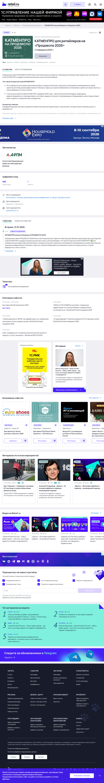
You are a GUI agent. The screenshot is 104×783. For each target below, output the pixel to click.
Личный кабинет (60, 695)
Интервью (11, 681)
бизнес (32, 62)
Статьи (10, 674)
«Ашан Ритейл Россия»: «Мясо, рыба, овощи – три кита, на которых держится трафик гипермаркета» (15, 538)
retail (17, 62)
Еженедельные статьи (13, 584)
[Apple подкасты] (42, 561)
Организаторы (35, 678)
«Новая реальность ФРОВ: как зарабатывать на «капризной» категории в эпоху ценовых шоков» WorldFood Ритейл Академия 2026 (25, 321)
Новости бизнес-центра (38, 698)
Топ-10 (78, 725)
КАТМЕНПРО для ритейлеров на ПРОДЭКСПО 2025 (25, 235)
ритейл (10, 62)
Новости (10, 678)
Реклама (11, 695)
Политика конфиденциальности (18, 748)
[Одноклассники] (47, 561)
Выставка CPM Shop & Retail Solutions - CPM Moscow (44, 432)
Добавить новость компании (14, 729)
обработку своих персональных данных (16, 597)
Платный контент (13, 708)
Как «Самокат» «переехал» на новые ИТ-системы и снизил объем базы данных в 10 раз (19, 488)
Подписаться (90, 590)
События (17, 25)
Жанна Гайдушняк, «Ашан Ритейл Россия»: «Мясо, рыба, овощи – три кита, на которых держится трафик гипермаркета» (67, 372)
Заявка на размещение (15, 698)
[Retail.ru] (27, 4)
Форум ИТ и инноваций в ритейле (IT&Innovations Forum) (72, 433)
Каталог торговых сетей (38, 702)
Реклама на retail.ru (26, 345)
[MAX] (8, 561)
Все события (94, 398)
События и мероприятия (84, 580)
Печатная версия (13, 705)
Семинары (56, 674)
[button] (18, 671)
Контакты (41, 757)
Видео (78, 684)
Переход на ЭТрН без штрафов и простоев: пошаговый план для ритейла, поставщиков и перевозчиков (73, 539)
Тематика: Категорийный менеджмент (47, 37)
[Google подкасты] (38, 561)
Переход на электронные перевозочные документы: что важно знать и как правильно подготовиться (25, 639)
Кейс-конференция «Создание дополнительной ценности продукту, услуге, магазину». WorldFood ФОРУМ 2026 (24, 334)
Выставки (33, 681)
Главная (7, 25)
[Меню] (101, 4)
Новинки (79, 722)
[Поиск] (95, 4)
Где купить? (80, 732)
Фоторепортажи (13, 688)
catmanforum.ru (12, 210)
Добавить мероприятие (61, 730)
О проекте (13, 757)
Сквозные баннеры (14, 702)
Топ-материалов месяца (49, 580)
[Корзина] (65, 4)
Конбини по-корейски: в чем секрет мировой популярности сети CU (76, 615)
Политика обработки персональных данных (22, 752)
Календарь (34, 674)
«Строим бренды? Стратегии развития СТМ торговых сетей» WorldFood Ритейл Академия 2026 (76, 320)
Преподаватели (58, 683)
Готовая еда (80, 678)
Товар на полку (13, 711)
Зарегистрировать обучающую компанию (38, 726)
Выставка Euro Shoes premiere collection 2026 (13, 432)
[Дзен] (28, 561)
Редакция (27, 757)
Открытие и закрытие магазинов (52, 584)
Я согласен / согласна (82, 775)
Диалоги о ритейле (82, 674)
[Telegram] (13, 561)
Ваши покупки (58, 698)
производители (43, 62)
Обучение (57, 671)
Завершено (43, 56)
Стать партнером (82, 681)
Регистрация (42, 441)
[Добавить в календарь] (25, 441)
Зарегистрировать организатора (59, 726)
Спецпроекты (82, 671)
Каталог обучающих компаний (60, 679)
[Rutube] (23, 561)
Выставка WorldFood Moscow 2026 (15, 305)
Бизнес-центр (36, 695)
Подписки (56, 702)
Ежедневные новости (13, 580)
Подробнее (13, 441)
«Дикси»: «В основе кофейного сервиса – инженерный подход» (44, 537)
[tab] (7, 69)
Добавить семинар (36, 730)
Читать (78, 346)
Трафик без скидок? (82, 729)
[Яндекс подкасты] (33, 561)
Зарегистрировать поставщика (14, 723)
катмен (53, 62)
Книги (79, 718)
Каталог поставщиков (37, 705)
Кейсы (10, 684)
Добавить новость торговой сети (82, 705)
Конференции (35, 684)
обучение (24, 62)
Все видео (95, 513)
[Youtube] (18, 561)
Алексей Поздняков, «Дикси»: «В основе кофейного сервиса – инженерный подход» (52, 488)
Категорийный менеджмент (32, 25)
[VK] (3, 561)
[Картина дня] (89, 4)
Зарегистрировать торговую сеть (82, 699)
